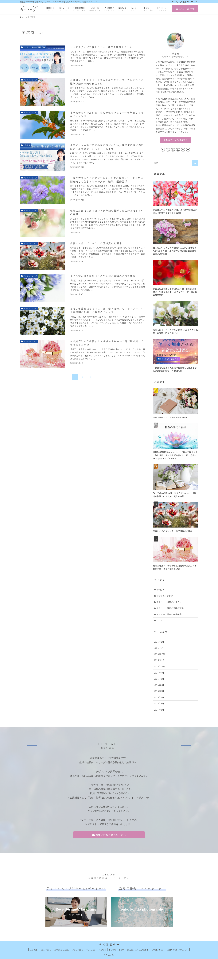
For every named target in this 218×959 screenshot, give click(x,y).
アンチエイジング (165, 595)
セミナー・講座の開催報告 (169, 614)
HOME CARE (62, 949)
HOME (34, 949)
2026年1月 (159, 647)
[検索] (196, 1)
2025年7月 (159, 684)
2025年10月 (159, 666)
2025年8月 (159, 678)
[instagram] (181, 1)
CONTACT (158, 949)
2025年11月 (159, 660)
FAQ (121, 949)
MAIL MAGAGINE (138, 949)
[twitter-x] (177, 1)
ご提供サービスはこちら (175, 139)
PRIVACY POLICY (177, 949)
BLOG (112, 949)
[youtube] (192, 1)
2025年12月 (159, 654)
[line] (188, 1)
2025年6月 (159, 691)
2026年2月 (159, 641)
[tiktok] (184, 1)
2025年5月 (159, 697)
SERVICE (46, 949)
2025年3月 (159, 709)
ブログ (160, 620)
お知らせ (161, 589)
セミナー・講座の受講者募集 (170, 608)
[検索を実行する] (195, 163)
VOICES (91, 949)
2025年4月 (159, 703)
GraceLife (28, 9)
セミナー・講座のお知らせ (169, 602)
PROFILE (78, 949)
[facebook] (173, 1)
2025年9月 (159, 672)
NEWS (102, 949)
